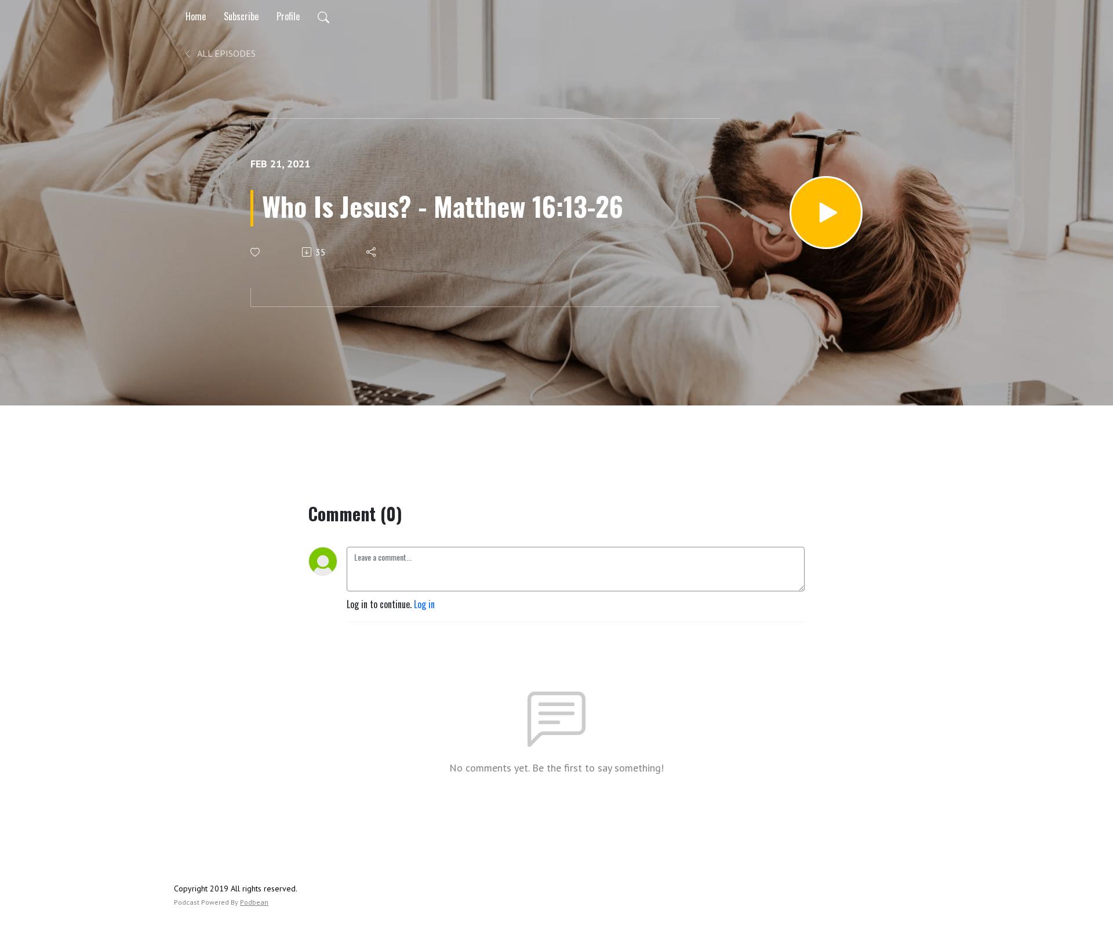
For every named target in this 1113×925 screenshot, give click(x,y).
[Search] (323, 16)
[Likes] (256, 252)
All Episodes (225, 53)
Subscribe (241, 16)
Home (196, 16)
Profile (288, 16)
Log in (424, 604)
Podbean (254, 902)
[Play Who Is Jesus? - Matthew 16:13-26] (826, 212)
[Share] (372, 252)
